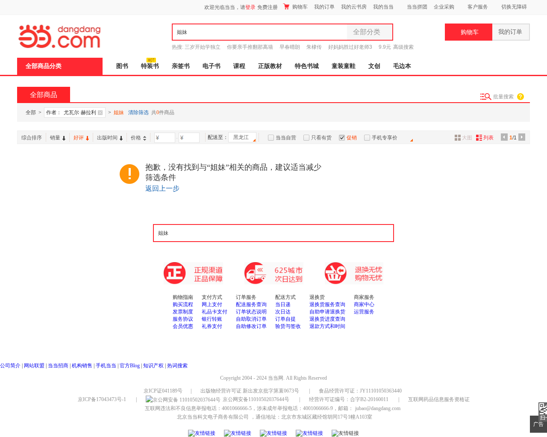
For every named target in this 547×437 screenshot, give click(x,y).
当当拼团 (417, 7)
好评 (79, 138)
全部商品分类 (44, 66)
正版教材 (270, 66)
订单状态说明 (251, 312)
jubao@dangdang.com (377, 408)
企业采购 (444, 7)
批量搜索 (503, 97)
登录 (250, 7)
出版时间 (107, 138)
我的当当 (383, 7)
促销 (352, 138)
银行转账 (212, 319)
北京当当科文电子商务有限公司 (213, 417)
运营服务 (364, 312)
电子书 (212, 66)
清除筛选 (138, 112)
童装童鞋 (344, 66)
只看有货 (321, 138)
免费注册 (267, 7)
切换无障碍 (514, 7)
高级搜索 (403, 47)
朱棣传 (314, 47)
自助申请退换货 (327, 312)
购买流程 (183, 304)
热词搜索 (177, 366)
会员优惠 (183, 326)
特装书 (150, 66)
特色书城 (307, 66)
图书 (122, 66)
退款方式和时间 (327, 326)
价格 (136, 138)
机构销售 (82, 366)
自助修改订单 (251, 326)
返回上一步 (162, 188)
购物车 (299, 7)
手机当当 (106, 366)
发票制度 (183, 312)
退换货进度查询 (327, 319)
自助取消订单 (251, 319)
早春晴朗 (289, 47)
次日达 (283, 312)
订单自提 (285, 319)
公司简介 (10, 366)
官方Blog (130, 366)
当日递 (283, 304)
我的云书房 (354, 7)
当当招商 (58, 366)
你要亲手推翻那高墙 (250, 47)
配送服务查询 (251, 304)
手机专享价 (384, 138)
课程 (239, 66)
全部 (31, 112)
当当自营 (286, 138)
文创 (374, 66)
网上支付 (212, 304)
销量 (55, 138)
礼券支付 (212, 326)
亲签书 (181, 66)
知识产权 (154, 366)
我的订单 (324, 7)
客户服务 (478, 7)
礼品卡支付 (214, 312)
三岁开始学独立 (203, 47)
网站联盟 (34, 366)
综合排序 (31, 138)
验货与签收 (288, 326)
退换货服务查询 (327, 304)
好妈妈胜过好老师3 (350, 47)
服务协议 (183, 319)
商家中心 (364, 304)
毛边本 (402, 66)
